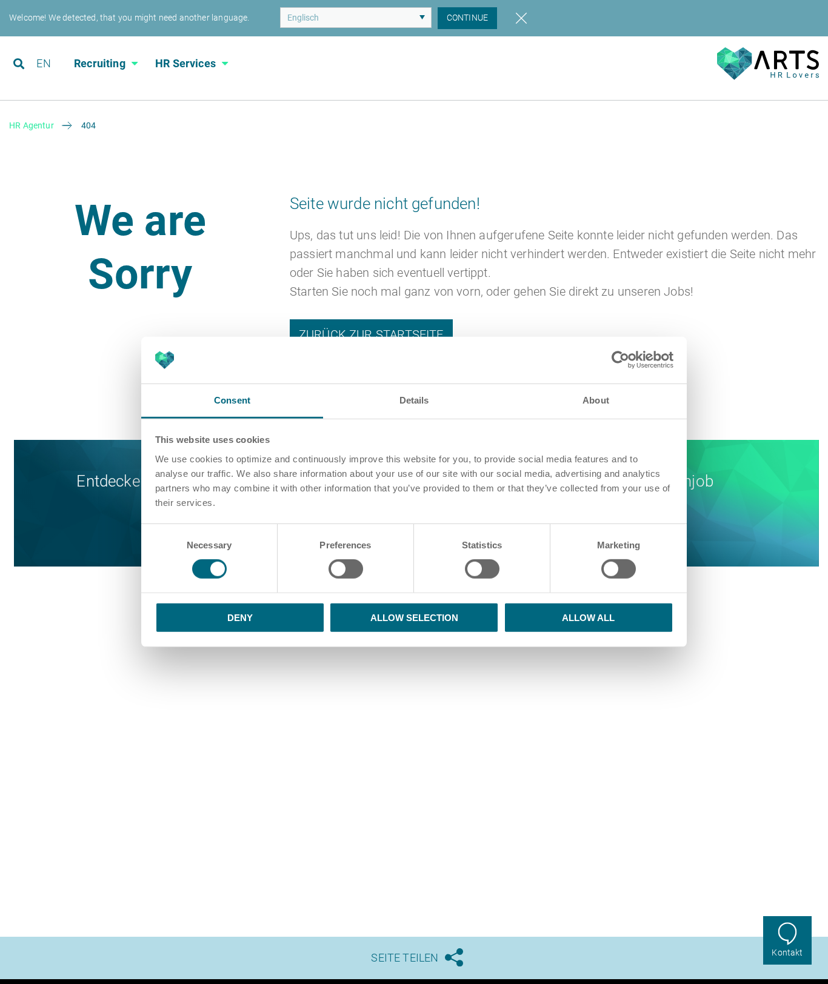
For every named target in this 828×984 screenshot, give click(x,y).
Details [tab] (414, 400)
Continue (467, 17)
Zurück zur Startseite (371, 334)
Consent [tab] (232, 400)
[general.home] (767, 76)
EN (43, 63)
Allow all (588, 617)
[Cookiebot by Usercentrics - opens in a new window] (620, 360)
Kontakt (787, 952)
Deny (240, 617)
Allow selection (414, 617)
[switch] (346, 569)
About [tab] (596, 400)
